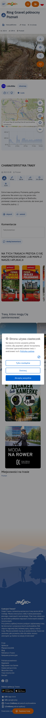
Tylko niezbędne (23, 363)
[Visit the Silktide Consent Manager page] (39, 357)
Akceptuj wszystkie (23, 378)
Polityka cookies (27, 351)
